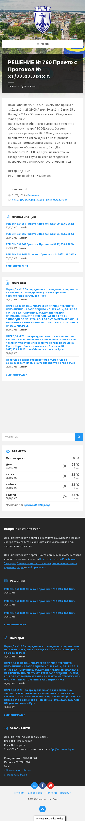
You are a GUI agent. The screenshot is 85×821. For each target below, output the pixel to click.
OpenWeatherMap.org (37, 505)
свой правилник (36, 567)
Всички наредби (16, 374)
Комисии (51, 792)
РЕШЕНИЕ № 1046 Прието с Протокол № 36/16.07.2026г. (39, 613)
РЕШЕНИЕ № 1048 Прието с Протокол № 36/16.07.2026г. (39, 589)
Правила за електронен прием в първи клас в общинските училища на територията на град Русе (40, 361)
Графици (65, 792)
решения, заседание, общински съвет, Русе (39, 200)
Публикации (28, 86)
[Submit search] (79, 437)
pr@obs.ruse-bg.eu (63, 749)
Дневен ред (35, 792)
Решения (33, 195)
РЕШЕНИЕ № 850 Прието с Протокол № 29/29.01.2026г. (40, 223)
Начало (12, 86)
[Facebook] (42, 785)
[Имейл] (34, 785)
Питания (19, 792)
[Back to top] (42, 809)
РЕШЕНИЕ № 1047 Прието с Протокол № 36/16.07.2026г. (39, 601)
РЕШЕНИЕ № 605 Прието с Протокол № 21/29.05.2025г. (40, 234)
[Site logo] (42, 32)
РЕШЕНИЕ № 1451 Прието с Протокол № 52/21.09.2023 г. (41, 254)
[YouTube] (50, 785)
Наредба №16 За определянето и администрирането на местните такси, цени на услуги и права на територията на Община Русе (42, 292)
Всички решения (17, 266)
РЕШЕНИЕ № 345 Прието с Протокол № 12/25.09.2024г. (40, 244)
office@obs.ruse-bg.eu (17, 770)
